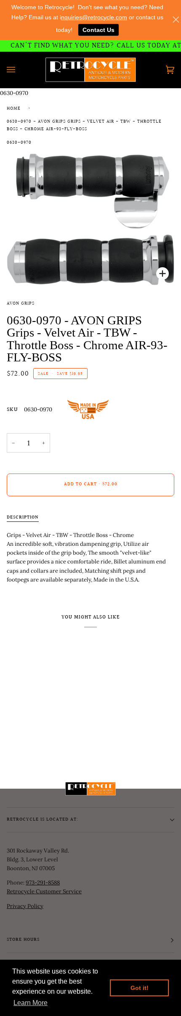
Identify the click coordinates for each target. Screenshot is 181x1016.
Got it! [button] (139, 987)
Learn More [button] (30, 1002)
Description (23, 517)
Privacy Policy (25, 906)
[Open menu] (19, 69)
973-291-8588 (43, 882)
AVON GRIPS (21, 304)
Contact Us (98, 29)
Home (14, 109)
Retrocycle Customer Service (44, 891)
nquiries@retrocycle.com (94, 17)
